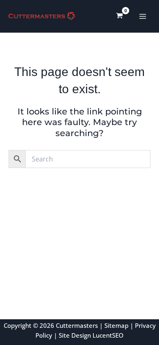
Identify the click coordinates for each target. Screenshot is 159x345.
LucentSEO (108, 335)
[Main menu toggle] (143, 16)
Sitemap (116, 325)
